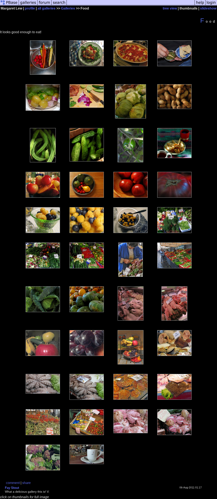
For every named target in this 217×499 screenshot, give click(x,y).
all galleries (47, 8)
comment (13, 483)
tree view (170, 8)
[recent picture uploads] (28, 5)
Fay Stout (12, 487)
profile (30, 8)
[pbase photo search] (59, 5)
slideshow (208, 8)
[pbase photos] (9, 5)
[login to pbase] (211, 5)
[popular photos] (131, 5)
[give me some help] (200, 5)
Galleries (68, 8)
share (26, 483)
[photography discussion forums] (44, 5)
